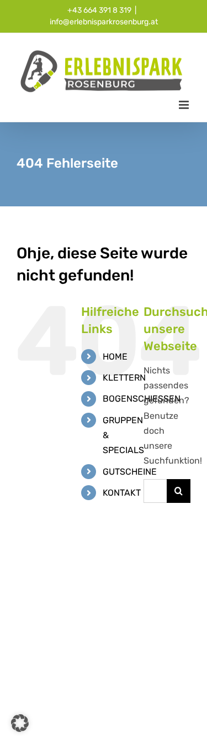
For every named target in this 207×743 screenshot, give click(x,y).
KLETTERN (124, 377)
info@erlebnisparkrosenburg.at (104, 22)
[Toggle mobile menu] (184, 105)
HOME (115, 356)
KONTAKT (122, 492)
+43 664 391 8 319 (99, 10)
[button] (20, 723)
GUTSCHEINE (130, 471)
